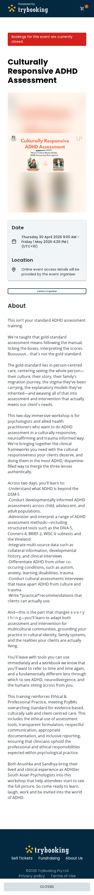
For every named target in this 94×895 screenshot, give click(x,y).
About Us (74, 858)
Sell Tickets (22, 858)
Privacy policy (32, 876)
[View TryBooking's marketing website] (47, 851)
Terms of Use (63, 876)
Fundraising (49, 858)
